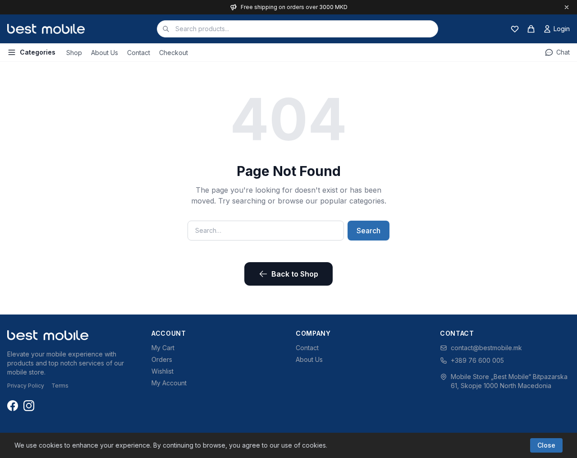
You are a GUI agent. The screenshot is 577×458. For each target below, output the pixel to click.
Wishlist (162, 371)
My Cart (162, 348)
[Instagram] (28, 405)
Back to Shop (294, 273)
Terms (60, 385)
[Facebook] (12, 405)
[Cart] (531, 28)
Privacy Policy (25, 385)
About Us (104, 52)
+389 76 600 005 (477, 360)
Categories (37, 52)
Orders (161, 359)
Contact (138, 52)
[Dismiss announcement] (567, 7)
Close (546, 445)
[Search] (165, 28)
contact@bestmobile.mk (486, 348)
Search (368, 230)
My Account (169, 383)
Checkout (173, 52)
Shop (74, 52)
